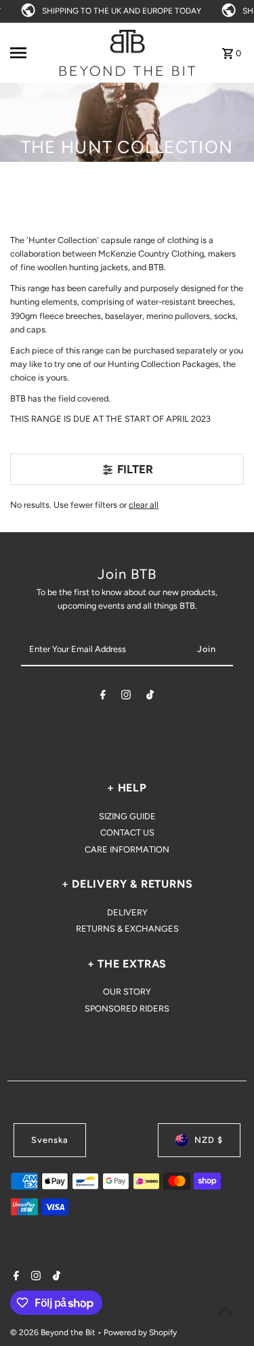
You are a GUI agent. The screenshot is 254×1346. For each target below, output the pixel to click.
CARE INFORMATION (127, 849)
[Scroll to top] (225, 1310)
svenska (49, 1140)
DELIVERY (127, 912)
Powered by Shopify (140, 1332)
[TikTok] (150, 697)
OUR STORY (127, 991)
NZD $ (208, 1140)
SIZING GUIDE (127, 816)
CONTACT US (127, 832)
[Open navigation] (30, 53)
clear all (143, 505)
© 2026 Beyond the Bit (54, 1332)
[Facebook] (103, 697)
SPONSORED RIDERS (127, 1008)
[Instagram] (126, 697)
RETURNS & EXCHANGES (127, 929)
